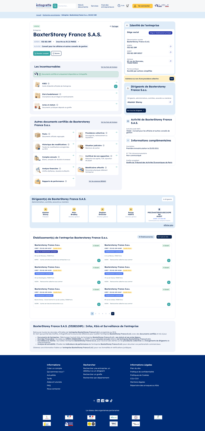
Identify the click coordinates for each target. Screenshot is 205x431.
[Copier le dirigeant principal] (170, 102)
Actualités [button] (51, 375)
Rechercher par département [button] (96, 378)
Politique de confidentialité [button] (142, 372)
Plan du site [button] (135, 368)
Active (37, 26)
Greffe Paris (57, 248)
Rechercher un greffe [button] (92, 374)
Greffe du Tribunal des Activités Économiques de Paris (149, 162)
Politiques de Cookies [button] (139, 375)
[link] (67, 253)
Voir (171, 78)
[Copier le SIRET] (170, 52)
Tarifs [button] (49, 379)
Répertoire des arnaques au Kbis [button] (144, 385)
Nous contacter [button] (53, 389)
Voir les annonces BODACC (97, 181)
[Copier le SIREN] (170, 46)
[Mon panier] (127, 5)
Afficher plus (168, 225)
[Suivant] (112, 313)
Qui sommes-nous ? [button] (55, 372)
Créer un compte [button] (54, 368)
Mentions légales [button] (137, 382)
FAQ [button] (49, 385)
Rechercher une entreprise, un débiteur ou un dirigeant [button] (96, 369)
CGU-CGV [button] (134, 379)
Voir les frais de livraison (109, 67)
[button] (83, 6)
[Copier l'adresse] (170, 61)
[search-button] (55, 6)
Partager (115, 26)
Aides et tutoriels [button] (54, 382)
